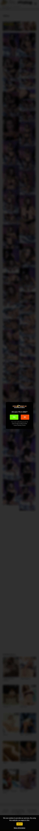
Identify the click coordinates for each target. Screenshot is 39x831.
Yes (14, 417)
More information (19, 828)
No (25, 417)
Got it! (19, 824)
